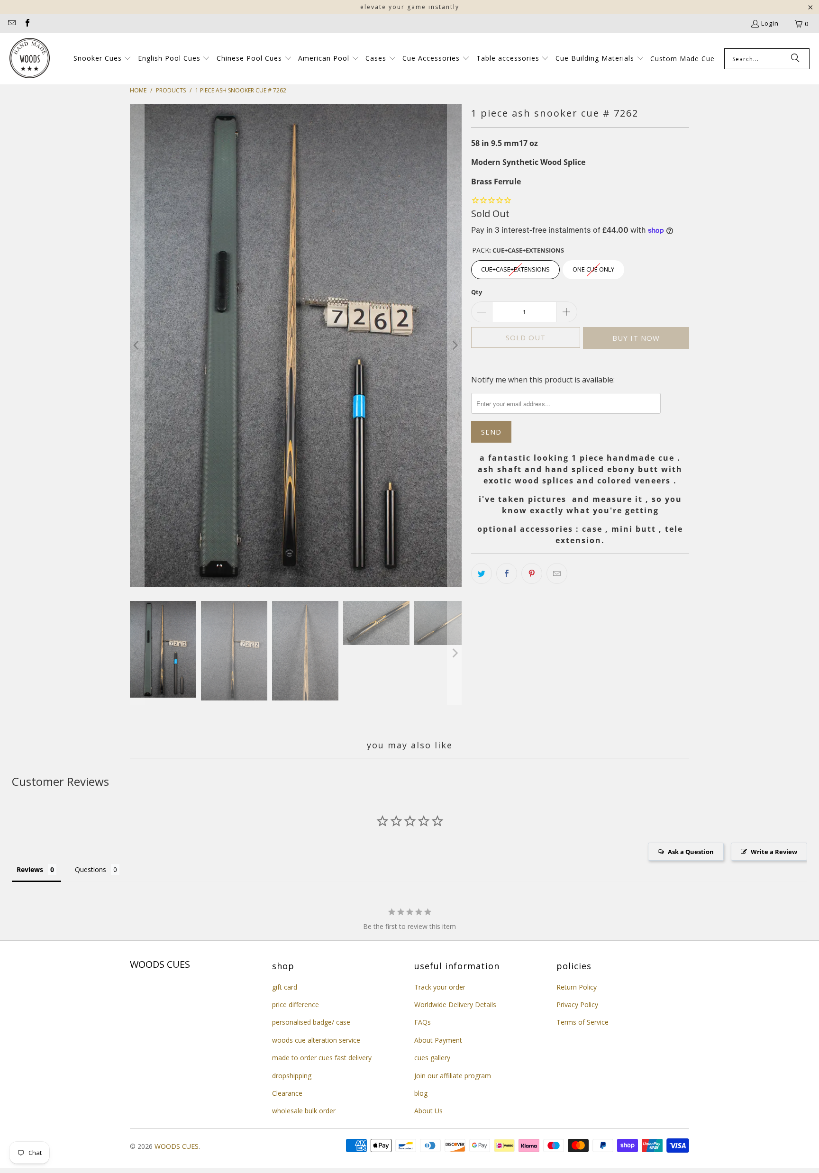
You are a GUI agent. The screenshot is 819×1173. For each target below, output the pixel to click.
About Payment (438, 1040)
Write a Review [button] (774, 851)
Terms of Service (582, 1022)
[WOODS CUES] (29, 59)
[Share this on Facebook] (506, 573)
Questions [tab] (90, 869)
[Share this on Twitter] (481, 573)
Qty (476, 292)
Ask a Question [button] (691, 851)
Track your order (439, 986)
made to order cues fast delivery (322, 1057)
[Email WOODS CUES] (11, 23)
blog (421, 1093)
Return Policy (576, 986)
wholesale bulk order (304, 1110)
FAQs (422, 1022)
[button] (102, 58)
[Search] (795, 58)
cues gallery (432, 1057)
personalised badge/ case (311, 1022)
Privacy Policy (577, 1004)
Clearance (287, 1093)
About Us (428, 1110)
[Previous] (137, 345)
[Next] (454, 345)
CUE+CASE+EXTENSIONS (515, 266)
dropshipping (291, 1075)
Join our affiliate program (452, 1075)
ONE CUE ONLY (594, 266)
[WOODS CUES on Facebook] (26, 23)
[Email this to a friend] (556, 573)
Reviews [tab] (30, 869)
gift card (284, 986)
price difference (295, 1004)
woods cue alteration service (316, 1040)
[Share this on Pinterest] (531, 573)
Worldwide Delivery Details (455, 1004)
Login (770, 23)
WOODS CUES (177, 1146)
